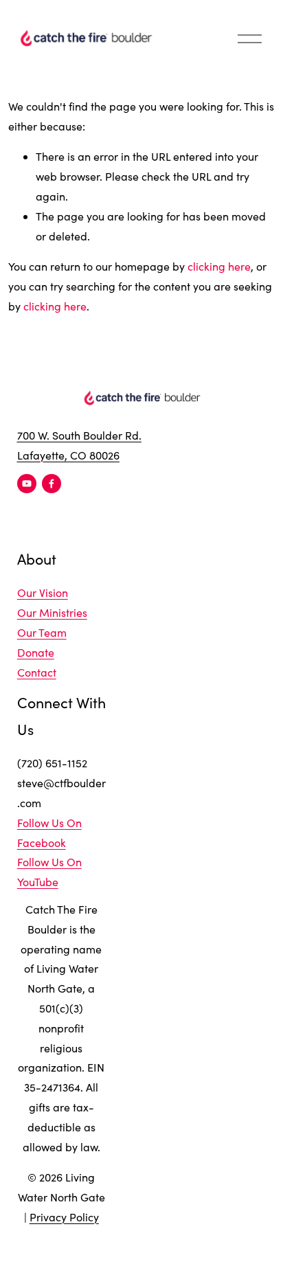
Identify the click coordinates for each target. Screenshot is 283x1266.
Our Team (42, 632)
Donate (35, 652)
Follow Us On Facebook (49, 832)
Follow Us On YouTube (49, 872)
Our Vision (42, 592)
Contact (36, 672)
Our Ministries (52, 612)
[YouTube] (26, 483)
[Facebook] (51, 483)
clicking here (219, 266)
